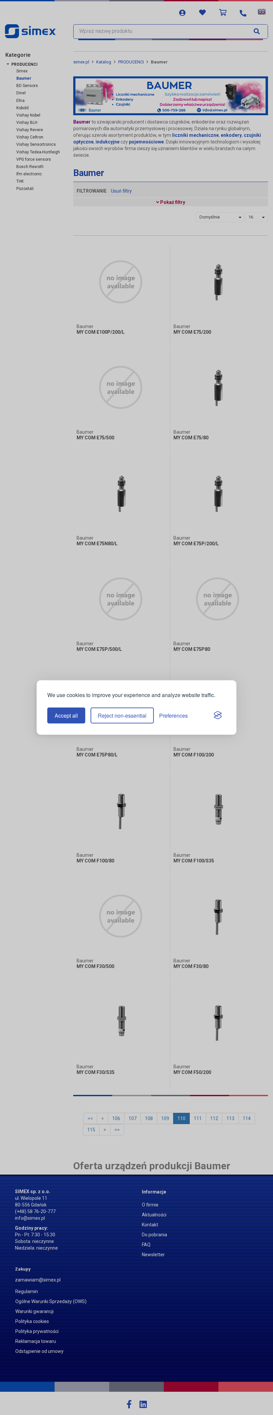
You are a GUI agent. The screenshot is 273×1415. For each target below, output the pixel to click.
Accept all (66, 715)
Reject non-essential (122, 715)
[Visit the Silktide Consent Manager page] (218, 716)
